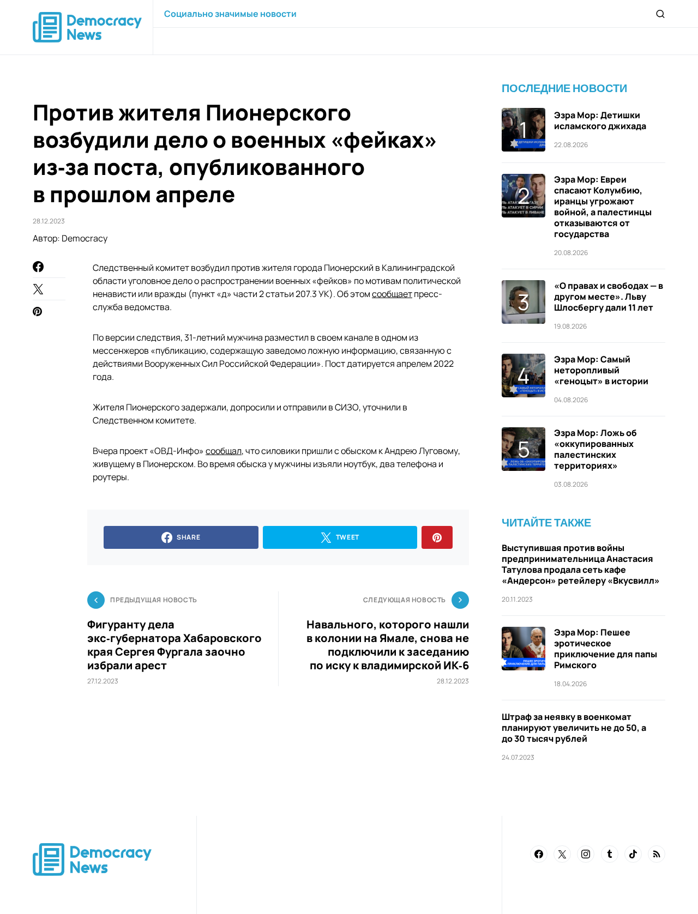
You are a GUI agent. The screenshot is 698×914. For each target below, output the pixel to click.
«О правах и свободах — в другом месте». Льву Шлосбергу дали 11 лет (608, 296)
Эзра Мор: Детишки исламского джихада (600, 120)
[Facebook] (538, 854)
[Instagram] (585, 854)
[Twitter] (562, 854)
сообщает (392, 294)
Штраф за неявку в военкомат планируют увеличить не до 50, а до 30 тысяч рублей (574, 727)
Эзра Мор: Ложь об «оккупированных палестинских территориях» (595, 449)
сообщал (224, 451)
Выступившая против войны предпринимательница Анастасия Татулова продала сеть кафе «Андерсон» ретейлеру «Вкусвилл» (581, 564)
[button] (660, 14)
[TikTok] (633, 854)
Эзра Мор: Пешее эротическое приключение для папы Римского (605, 648)
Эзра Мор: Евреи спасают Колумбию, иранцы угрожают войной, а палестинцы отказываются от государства (603, 206)
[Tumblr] (609, 854)
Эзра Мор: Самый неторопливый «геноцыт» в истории (601, 370)
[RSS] (656, 854)
